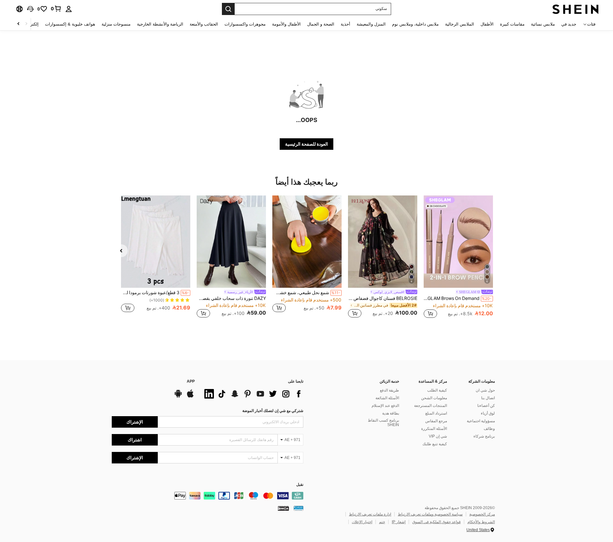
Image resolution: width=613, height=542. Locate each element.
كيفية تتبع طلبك (434, 444)
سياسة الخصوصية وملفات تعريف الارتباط (430, 514)
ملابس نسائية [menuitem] (543, 24)
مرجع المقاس (436, 421)
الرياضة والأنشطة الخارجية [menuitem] (160, 24)
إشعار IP (398, 522)
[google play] (178, 396)
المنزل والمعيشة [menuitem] (371, 24)
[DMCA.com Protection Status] (283, 508)
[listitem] (458, 257)
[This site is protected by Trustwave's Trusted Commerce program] (298, 508)
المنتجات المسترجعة (430, 405)
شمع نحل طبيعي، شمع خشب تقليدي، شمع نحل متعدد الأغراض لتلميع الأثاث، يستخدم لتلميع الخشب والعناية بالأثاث (306, 292)
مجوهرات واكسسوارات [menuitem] (245, 24)
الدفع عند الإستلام (385, 405)
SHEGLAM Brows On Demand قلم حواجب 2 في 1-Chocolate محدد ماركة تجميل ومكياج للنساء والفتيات (458, 298)
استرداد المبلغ (436, 413)
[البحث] (228, 9)
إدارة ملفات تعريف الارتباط (370, 514)
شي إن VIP (438, 436)
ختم (382, 522)
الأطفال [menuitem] (487, 24)
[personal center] (68, 9)
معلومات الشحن (434, 398)
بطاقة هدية (390, 413)
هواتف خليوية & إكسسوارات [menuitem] (70, 24)
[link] (56, 8)
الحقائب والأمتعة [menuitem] (204, 24)
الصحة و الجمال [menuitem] (320, 24)
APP (191, 381)
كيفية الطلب (437, 390)
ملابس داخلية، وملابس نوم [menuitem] (415, 24)
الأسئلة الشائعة (387, 398)
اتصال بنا (488, 398)
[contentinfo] (207, 496)
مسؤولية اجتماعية (481, 421)
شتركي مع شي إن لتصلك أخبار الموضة (272, 410)
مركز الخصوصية (482, 514)
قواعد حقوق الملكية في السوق (436, 522)
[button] (30, 9)
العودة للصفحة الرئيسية (306, 144)
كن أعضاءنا (486, 405)
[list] (252, 394)
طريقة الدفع (389, 390)
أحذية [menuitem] (345, 24)
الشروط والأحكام (481, 522)
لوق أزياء (488, 413)
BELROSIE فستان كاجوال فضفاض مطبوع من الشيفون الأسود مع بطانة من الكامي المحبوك (382, 298)
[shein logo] (575, 9)
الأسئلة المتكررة (434, 428)
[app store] (190, 396)
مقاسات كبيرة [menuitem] (512, 24)
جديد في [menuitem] (568, 24)
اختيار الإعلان (362, 522)
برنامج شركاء (484, 436)
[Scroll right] (18, 24)
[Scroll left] (26, 24)
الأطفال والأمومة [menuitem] (286, 24)
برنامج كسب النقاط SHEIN (383, 422)
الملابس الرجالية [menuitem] (459, 24)
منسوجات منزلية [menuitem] (116, 24)
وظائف (489, 428)
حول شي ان (485, 390)
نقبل (299, 485)
